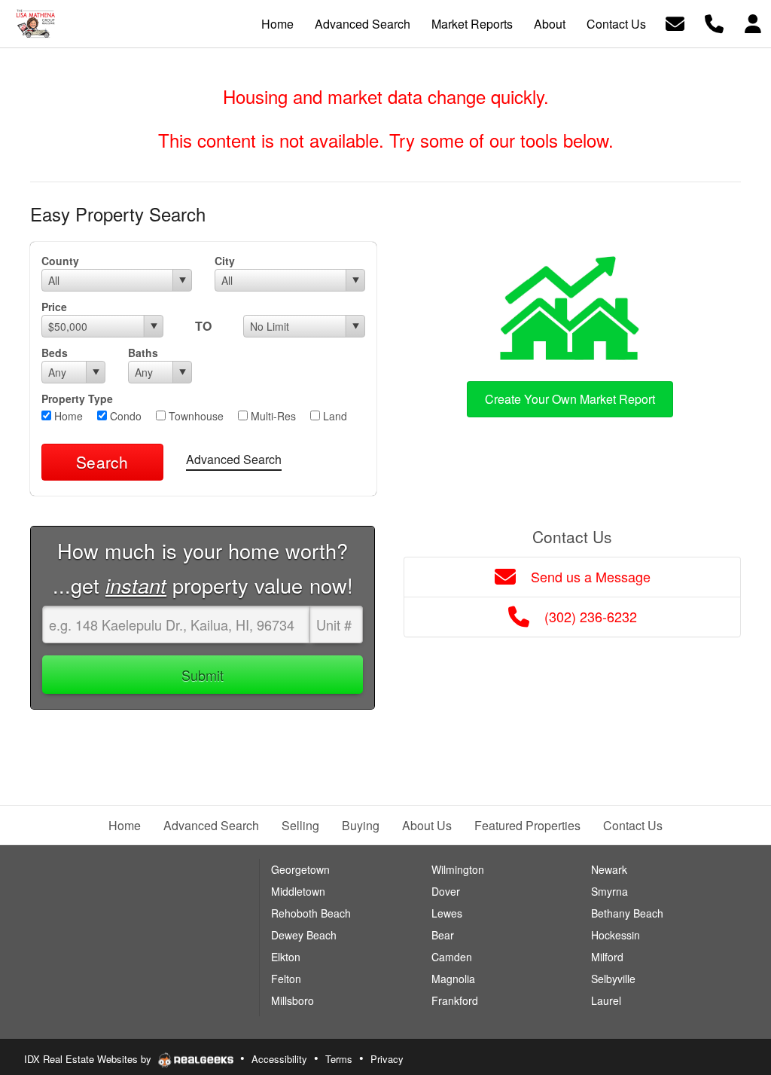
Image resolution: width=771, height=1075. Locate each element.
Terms (338, 1059)
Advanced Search (234, 459)
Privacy (387, 1059)
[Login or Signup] (753, 22)
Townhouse (195, 415)
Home (67, 415)
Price (54, 306)
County (60, 260)
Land (333, 415)
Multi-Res (272, 415)
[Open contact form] (675, 22)
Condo (124, 415)
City (225, 260)
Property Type (77, 398)
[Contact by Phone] (714, 22)
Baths (143, 352)
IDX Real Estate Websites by (89, 1059)
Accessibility (279, 1059)
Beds (54, 352)
